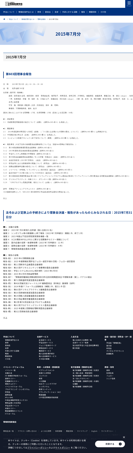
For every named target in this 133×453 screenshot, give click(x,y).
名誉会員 (109, 373)
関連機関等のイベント (14, 411)
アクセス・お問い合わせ (27, 431)
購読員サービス (45, 351)
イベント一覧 (10, 370)
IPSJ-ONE (9, 397)
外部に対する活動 (12, 351)
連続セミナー (10, 378)
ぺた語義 (42, 381)
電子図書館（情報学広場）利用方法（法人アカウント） (86, 377)
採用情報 (58, 431)
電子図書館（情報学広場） (82, 367)
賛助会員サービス (46, 348)
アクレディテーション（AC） (50, 392)
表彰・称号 (109, 367)
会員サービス (42, 336)
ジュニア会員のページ (47, 345)
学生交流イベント (12, 405)
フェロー (109, 375)
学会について (9, 336)
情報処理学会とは (12, 340)
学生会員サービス (46, 342)
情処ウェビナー (11, 384)
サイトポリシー (107, 431)
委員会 (7, 345)
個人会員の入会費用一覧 (82, 340)
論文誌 (109, 345)
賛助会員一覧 (8, 431)
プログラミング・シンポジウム (17, 389)
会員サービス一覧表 (80, 342)
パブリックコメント (47, 370)
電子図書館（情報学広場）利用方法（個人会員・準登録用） (86, 371)
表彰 (7, 342)
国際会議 (8, 395)
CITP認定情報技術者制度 (48, 397)
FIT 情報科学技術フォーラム (16, 375)
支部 (7, 348)
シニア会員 (110, 378)
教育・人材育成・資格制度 (48, 367)
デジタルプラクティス (115, 351)
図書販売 (109, 353)
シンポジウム (44, 386)
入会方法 (74, 336)
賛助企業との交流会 (13, 403)
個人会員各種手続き (47, 353)
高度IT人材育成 (45, 373)
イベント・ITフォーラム (13, 367)
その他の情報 (44, 359)
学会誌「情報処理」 (114, 343)
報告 (7, 353)
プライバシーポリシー (38, 447)
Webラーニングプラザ (48, 384)
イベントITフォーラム (13, 386)
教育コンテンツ (45, 389)
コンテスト (43, 375)
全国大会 (8, 373)
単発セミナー (10, 408)
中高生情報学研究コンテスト (16, 400)
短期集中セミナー (12, 381)
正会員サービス (45, 340)
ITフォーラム (10, 413)
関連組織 (42, 395)
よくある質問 (46, 431)
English (94, 431)
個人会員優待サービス (47, 356)
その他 (7, 359)
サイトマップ (82, 431)
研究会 (109, 348)
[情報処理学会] (4, 19)
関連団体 (8, 356)
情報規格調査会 (9, 422)
